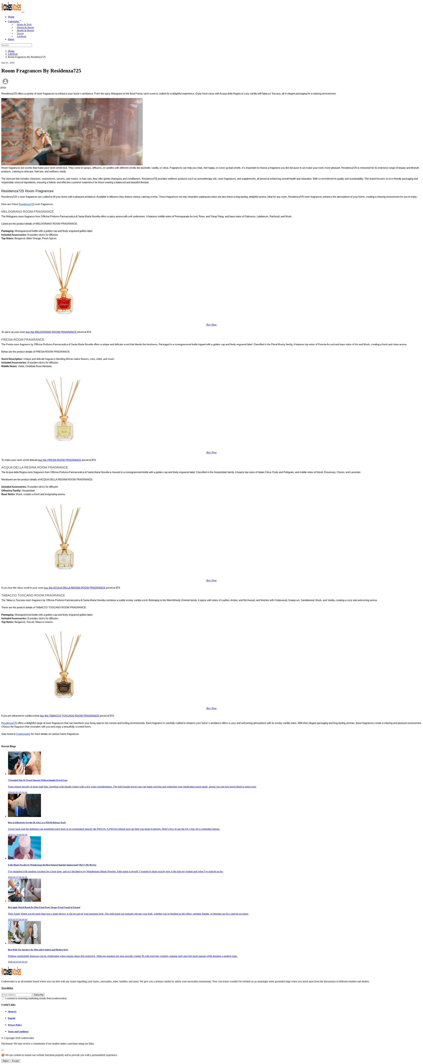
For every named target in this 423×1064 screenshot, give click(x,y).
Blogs (11, 39)
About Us (12, 1011)
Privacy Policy (15, 1025)
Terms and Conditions (18, 1031)
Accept (15, 1061)
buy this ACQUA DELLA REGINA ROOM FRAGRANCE (74, 587)
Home (11, 16)
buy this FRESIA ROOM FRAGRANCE (59, 460)
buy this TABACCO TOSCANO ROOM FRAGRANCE (69, 715)
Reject (6, 1061)
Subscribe (38, 995)
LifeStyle (21, 36)
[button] (215, 20)
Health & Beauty (25, 30)
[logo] (11, 11)
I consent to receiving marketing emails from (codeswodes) (36, 998)
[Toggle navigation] (23, 12)
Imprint (11, 1018)
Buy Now (211, 324)
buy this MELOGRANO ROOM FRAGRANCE (51, 332)
